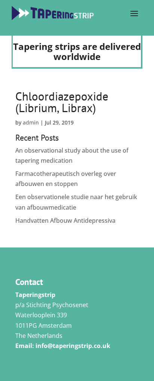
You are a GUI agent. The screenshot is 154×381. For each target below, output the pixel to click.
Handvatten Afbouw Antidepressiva (65, 220)
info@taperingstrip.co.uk (73, 346)
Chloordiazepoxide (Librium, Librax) (61, 102)
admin (31, 122)
